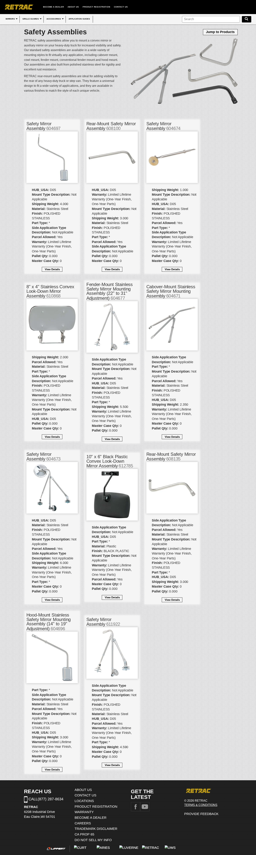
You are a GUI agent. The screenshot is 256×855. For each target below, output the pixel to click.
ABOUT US (73, 7)
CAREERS (83, 823)
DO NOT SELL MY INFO (93, 840)
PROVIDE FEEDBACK (201, 814)
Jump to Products (220, 32)
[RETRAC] (18, 6)
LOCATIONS (84, 801)
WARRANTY (84, 812)
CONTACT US (121, 7)
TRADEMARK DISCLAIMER (96, 829)
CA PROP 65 (84, 834)
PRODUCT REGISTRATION (96, 7)
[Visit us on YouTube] (145, 806)
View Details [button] (52, 269)
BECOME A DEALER (53, 7)
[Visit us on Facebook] (135, 806)
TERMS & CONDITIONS (200, 805)
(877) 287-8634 (50, 799)
